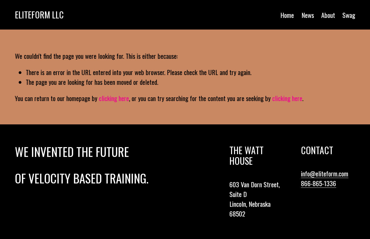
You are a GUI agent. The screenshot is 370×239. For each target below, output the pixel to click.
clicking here (114, 98)
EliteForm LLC (39, 14)
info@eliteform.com (324, 173)
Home (287, 15)
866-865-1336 (318, 183)
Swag (348, 15)
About (328, 15)
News (307, 15)
